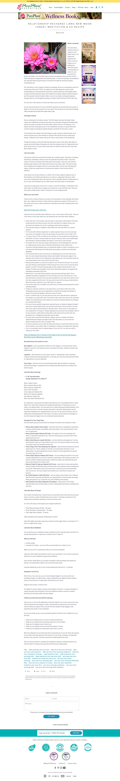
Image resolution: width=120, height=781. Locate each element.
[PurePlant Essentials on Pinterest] (58, 768)
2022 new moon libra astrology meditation (57, 652)
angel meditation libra (51, 654)
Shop (50, 7)
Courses (67, 7)
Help (92, 7)
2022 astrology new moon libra (39, 649)
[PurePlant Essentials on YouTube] (64, 768)
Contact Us (62, 763)
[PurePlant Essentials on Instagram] (61, 768)
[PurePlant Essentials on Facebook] (55, 768)
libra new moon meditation (63, 663)
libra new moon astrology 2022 (42, 660)
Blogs (74, 7)
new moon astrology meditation (54, 665)
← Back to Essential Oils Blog (60, 724)
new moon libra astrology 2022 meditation (50, 667)
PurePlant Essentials (57, 772)
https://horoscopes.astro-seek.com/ (35, 210)
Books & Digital (58, 7)
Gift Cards (80, 7)
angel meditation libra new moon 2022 (48, 656)
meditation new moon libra (33, 665)
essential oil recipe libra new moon (44, 658)
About (86, 7)
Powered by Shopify (67, 772)
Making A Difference (49, 763)
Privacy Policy (72, 763)
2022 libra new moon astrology (61, 649)
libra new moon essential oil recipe (40, 663)
